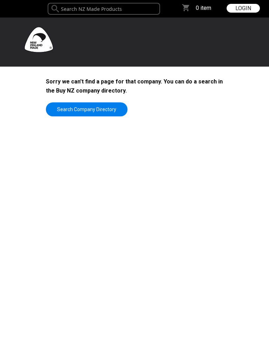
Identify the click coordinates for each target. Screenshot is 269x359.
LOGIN (243, 8)
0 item (203, 8)
